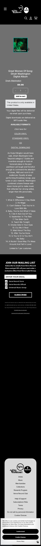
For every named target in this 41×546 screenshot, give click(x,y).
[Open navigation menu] (5, 9)
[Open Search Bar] (25, 18)
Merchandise (20, 483)
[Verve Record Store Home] (20, 9)
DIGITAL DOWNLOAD (20, 147)
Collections (20, 487)
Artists (20, 477)
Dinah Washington (13, 81)
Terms (20, 505)
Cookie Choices (20, 515)
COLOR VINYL (20, 134)
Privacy (20, 509)
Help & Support (20, 499)
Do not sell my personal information (20, 512)
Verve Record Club (20, 493)
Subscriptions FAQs (20, 502)
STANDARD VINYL (20, 138)
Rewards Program (20, 490)
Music (20, 480)
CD (20, 143)
